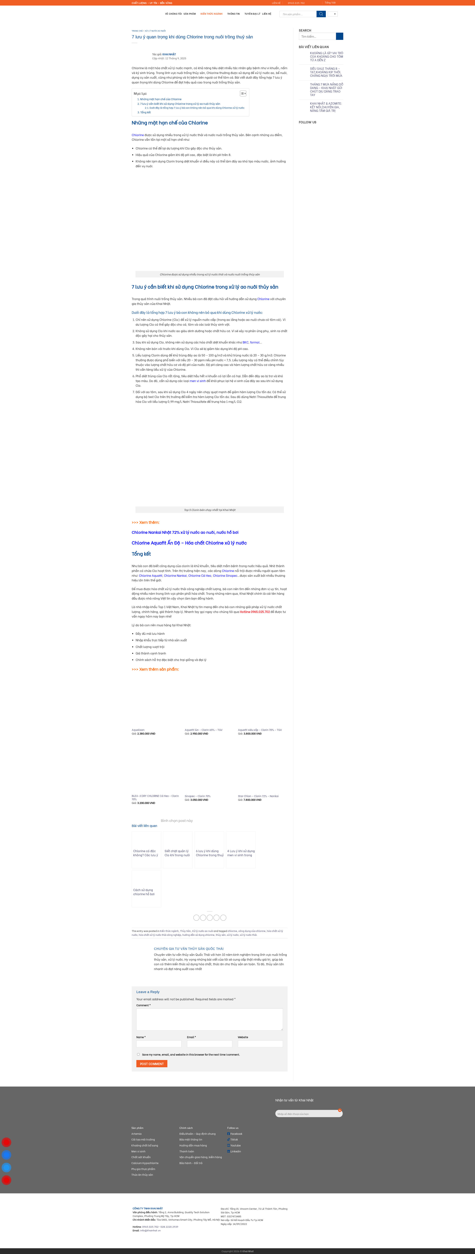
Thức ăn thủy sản (142, 1174)
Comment (143, 1005)
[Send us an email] (312, 3)
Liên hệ (266, 14)
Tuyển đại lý (253, 14)
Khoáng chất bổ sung (144, 1145)
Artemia (136, 1133)
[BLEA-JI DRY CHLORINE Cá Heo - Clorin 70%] (156, 767)
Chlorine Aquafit (150, 575)
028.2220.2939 (169, 1226)
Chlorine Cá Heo (199, 575)
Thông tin (233, 14)
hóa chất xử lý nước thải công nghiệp (160, 934)
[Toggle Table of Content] (241, 93)
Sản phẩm (190, 14)
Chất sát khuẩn (141, 1157)
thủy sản (221, 934)
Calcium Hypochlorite (144, 1163)
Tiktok (234, 1139)
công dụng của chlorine (252, 930)
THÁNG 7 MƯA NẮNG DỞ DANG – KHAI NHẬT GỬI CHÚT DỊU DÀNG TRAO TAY (326, 89)
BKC (245, 342)
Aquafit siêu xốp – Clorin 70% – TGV (260, 730)
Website (243, 1037)
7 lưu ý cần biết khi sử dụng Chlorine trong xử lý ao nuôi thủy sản (180, 104)
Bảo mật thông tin (190, 1139)
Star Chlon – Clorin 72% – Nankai (258, 796)
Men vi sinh (138, 1151)
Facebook (236, 1133)
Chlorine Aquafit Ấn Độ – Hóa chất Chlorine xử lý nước (189, 542)
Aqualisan (138, 730)
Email (191, 1037)
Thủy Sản (185, 930)
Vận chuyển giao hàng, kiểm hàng (200, 1157)
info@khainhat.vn (150, 1230)
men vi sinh (198, 380)
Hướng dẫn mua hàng (193, 1145)
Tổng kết (145, 112)
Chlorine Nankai (175, 575)
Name (141, 1037)
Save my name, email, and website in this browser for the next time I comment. (191, 1054)
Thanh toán (186, 1151)
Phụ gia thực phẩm (143, 1169)
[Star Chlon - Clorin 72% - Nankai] (263, 767)
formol (254, 342)
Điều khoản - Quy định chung (197, 1133)
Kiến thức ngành (212, 14)
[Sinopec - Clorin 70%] (209, 767)
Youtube (235, 1145)
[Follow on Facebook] (308, 3)
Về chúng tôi (173, 14)
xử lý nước (233, 934)
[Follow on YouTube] (319, 3)
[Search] (321, 14)
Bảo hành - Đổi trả (190, 1163)
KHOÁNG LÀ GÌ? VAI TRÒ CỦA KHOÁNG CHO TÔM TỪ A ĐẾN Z (326, 56)
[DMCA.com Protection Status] (317, 1232)
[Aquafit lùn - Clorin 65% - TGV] (209, 700)
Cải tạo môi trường (143, 1139)
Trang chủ (137, 31)
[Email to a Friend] (210, 918)
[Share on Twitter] (203, 918)
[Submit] (339, 36)
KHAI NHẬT (169, 54)
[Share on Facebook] (196, 918)
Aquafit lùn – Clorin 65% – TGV (203, 730)
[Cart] (341, 14)
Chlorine (138, 135)
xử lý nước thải (248, 934)
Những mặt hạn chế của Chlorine (160, 99)
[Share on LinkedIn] (223, 918)
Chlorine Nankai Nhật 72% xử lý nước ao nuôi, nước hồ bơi (185, 532)
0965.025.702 (150, 1226)
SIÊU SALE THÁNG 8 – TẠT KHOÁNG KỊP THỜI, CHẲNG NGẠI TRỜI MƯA (326, 72)
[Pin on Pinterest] (216, 918)
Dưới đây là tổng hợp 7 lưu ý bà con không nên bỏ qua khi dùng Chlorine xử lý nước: (197, 107)
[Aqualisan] (156, 700)
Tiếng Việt (330, 2)
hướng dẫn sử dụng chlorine (198, 934)
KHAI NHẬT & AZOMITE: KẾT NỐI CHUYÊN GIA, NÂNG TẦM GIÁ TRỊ (326, 107)
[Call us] (316, 3)
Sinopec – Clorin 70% (198, 796)
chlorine (232, 930)
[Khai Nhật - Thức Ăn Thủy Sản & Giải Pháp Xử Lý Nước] (146, 14)
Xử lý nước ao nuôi (155, 31)
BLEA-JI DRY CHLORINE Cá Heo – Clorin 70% (155, 797)
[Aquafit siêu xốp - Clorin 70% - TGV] (263, 700)
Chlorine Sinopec (225, 575)
